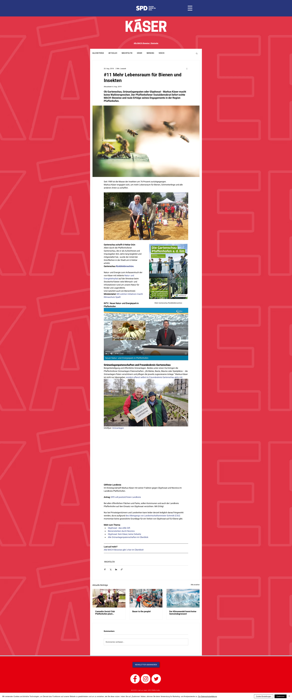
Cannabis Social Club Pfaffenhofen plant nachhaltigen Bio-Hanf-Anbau (109, 612)
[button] (190, 8)
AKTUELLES (112, 53)
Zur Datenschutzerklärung (207, 696)
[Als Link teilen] (122, 569)
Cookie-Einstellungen (263, 696)
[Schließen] (289, 696)
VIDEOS (161, 53)
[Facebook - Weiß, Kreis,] (135, 679)
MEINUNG (150, 53)
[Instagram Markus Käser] (145, 679)
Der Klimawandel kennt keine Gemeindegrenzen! (182, 612)
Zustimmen (280, 696)
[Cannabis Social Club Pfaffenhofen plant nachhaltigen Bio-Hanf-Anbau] (109, 598)
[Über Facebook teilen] (105, 569)
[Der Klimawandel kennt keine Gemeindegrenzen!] (183, 598)
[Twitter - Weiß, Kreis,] (156, 679)
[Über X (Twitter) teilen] (110, 569)
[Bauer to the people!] (146, 598)
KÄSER (139, 53)
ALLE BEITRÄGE (98, 53)
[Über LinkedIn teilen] (116, 569)
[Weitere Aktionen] (186, 68)
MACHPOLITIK (127, 53)
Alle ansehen (195, 585)
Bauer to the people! (141, 611)
